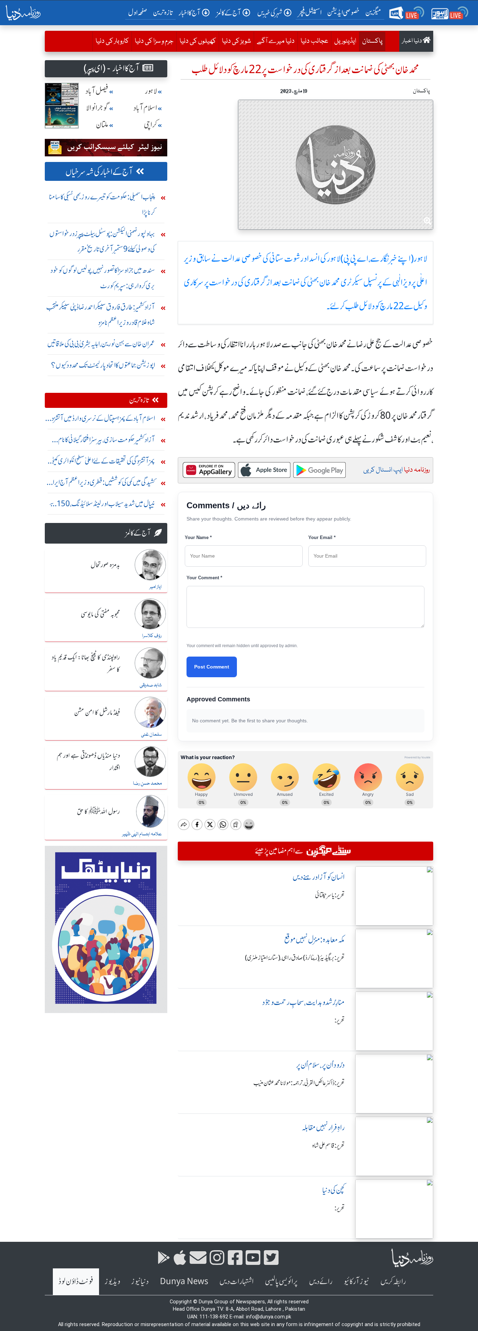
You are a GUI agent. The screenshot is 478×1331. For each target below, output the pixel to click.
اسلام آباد (145, 108)
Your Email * (322, 537)
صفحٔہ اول (139, 12)
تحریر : (340, 1020)
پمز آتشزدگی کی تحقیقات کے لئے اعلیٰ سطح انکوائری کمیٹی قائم (102, 462)
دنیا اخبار (412, 41)
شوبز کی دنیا (236, 41)
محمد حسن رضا (147, 783)
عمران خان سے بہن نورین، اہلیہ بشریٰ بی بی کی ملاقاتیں (101, 343)
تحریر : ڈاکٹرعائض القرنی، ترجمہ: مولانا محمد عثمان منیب (299, 1083)
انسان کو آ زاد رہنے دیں (319, 877)
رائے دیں (320, 1281)
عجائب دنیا (314, 41)
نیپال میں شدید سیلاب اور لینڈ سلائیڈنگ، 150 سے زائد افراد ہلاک (102, 505)
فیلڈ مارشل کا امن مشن (97, 713)
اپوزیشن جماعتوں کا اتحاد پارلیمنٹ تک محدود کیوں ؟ (103, 365)
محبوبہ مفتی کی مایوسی (100, 614)
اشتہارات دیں (236, 1281)
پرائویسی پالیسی (281, 1281)
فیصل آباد (96, 91)
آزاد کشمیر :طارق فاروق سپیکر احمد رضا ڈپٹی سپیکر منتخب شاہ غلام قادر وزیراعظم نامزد (100, 315)
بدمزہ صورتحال (105, 565)
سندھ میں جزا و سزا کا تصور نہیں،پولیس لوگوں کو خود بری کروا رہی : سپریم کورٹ (102, 278)
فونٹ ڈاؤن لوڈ (75, 1281)
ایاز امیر (155, 587)
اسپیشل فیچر (310, 12)
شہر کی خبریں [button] (269, 12)
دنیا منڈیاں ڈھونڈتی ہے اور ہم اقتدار (88, 762)
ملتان (102, 124)
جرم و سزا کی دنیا (154, 41)
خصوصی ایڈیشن (343, 12)
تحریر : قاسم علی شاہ (328, 1145)
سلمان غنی (151, 734)
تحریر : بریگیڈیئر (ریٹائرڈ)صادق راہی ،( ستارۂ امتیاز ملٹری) (295, 958)
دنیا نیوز (140, 1281)
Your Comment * (204, 577)
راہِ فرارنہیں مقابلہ (323, 1127)
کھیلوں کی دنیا (198, 41)
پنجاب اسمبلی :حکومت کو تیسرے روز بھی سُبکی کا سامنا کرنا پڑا (102, 204)
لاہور (151, 91)
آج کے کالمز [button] (229, 12)
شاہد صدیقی (151, 685)
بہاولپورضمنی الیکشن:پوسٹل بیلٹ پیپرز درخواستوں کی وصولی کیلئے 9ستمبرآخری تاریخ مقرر (102, 241)
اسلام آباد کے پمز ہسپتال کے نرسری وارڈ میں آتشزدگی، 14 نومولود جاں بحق (100, 420)
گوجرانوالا (97, 108)
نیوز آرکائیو (356, 1281)
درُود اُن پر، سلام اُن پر (320, 1065)
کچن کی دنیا (333, 1190)
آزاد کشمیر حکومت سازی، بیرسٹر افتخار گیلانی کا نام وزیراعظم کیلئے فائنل (106, 441)
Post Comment (211, 667)
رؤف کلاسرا (152, 636)
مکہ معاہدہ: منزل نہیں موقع (314, 939)
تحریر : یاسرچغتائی (330, 895)
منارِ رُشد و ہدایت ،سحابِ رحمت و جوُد (303, 1002)
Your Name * (198, 537)
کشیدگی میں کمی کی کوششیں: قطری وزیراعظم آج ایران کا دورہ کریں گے (101, 484)
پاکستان (370, 41)
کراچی (150, 124)
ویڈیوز (112, 1281)
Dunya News (184, 1281)
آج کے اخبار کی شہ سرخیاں (99, 172)
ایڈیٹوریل (345, 41)
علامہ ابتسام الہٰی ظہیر (142, 834)
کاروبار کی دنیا (112, 41)
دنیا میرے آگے (276, 41)
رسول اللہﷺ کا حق (98, 812)
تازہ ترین (163, 12)
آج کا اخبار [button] (189, 12)
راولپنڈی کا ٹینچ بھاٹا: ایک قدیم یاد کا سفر (86, 664)
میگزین (373, 12)
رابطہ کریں (393, 1281)
